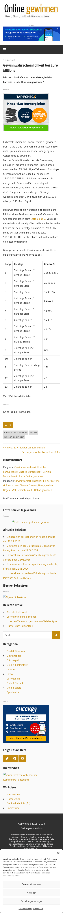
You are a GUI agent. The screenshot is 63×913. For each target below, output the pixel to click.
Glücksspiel (13, 660)
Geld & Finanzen (16, 651)
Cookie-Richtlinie (25, 908)
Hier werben (13, 794)
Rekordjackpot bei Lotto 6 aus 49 (40, 452)
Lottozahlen (13, 678)
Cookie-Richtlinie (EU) (18, 803)
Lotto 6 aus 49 (38, 218)
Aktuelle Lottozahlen (18, 612)
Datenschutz (38, 908)
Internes (11, 669)
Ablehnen (31, 892)
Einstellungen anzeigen (31, 901)
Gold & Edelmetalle (17, 664)
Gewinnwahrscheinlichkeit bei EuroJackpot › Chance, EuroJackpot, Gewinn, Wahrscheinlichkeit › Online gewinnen (27, 471)
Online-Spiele (14, 687)
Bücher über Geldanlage (20, 625)
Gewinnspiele (14, 655)
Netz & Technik (15, 683)
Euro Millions (20, 432)
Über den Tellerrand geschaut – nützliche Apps (32, 621)
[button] (58, 853)
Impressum (13, 808)
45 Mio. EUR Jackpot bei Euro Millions (25, 447)
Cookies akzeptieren (31, 884)
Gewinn (33, 432)
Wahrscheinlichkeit (14, 437)
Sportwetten (13, 692)
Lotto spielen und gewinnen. (22, 616)
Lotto (8, 424)
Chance (8, 432)
